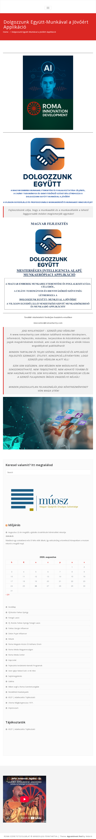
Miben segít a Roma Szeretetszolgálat (23, 687)
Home (5, 32)
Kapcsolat (12, 660)
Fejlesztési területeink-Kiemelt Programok (25, 665)
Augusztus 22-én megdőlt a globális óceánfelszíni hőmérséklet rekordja (37, 532)
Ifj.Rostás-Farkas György (18, 612)
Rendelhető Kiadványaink (18, 692)
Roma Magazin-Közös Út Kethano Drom (24, 644)
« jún (8, 594)
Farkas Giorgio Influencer (18, 628)
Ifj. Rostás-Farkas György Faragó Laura (24, 623)
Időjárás (14, 525)
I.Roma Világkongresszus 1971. (20, 703)
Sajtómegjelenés (15, 676)
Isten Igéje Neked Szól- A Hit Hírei (22, 671)
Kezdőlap (12, 607)
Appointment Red (74, 836)
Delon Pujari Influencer (17, 633)
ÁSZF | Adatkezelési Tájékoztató (21, 697)
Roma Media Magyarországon (20, 649)
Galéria (11, 681)
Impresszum (13, 708)
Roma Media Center (16, 655)
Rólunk (11, 639)
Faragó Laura (13, 618)
